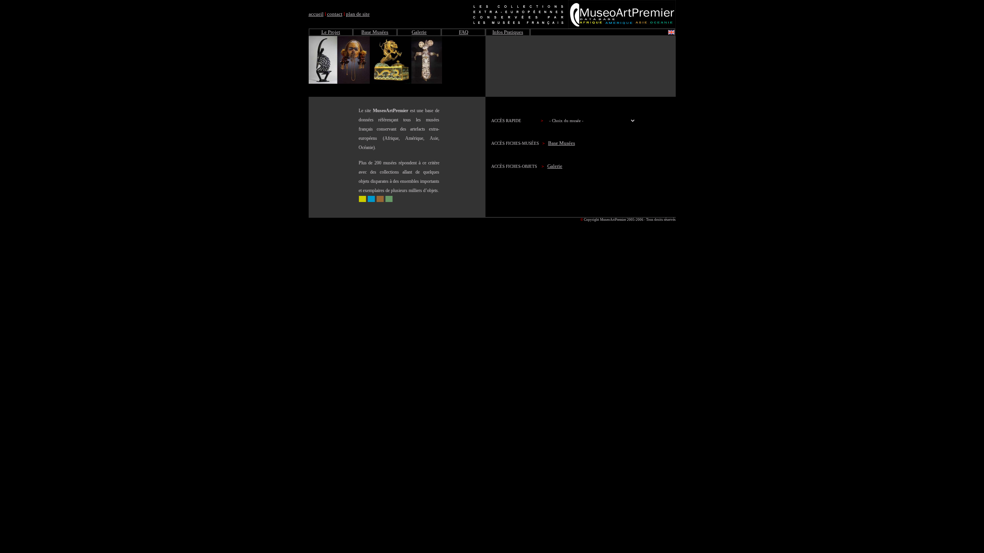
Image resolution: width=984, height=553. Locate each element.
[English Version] (671, 33)
